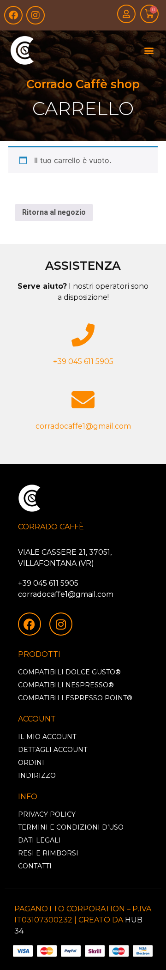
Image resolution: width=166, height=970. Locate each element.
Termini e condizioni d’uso (71, 827)
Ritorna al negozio (54, 212)
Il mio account (47, 737)
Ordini (31, 762)
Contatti (35, 866)
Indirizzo (37, 775)
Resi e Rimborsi (48, 853)
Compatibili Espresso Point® (75, 698)
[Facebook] (13, 15)
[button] (148, 50)
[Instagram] (35, 15)
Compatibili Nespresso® (66, 685)
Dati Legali (39, 840)
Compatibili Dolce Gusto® (69, 672)
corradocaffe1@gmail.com (83, 426)
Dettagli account (52, 750)
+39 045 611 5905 (83, 361)
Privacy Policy (47, 814)
